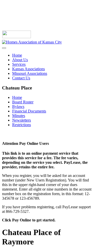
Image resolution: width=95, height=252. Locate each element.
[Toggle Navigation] (4, 48)
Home (17, 55)
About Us (20, 60)
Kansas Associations (28, 69)
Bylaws (18, 106)
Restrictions (21, 125)
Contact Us (21, 78)
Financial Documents (29, 111)
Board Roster (22, 102)
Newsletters (21, 120)
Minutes (18, 115)
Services (19, 64)
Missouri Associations (29, 73)
